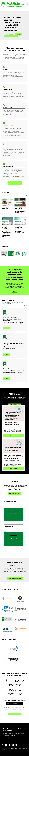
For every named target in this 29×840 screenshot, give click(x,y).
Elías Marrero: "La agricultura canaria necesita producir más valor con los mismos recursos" (20, 230)
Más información (14, 435)
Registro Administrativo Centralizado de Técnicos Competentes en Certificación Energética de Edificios (6, 232)
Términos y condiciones (16, 711)
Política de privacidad (12, 748)
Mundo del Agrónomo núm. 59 (7, 209)
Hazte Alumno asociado (11, 36)
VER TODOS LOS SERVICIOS (14, 182)
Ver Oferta (6, 327)
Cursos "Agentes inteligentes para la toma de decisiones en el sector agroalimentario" (13, 457)
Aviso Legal (4, 748)
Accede (14, 291)
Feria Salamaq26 (9, 526)
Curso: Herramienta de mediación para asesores (11, 423)
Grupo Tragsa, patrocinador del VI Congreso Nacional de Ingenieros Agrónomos (20, 211)
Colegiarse (18, 34)
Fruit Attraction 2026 (10, 501)
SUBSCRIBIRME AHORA (14, 714)
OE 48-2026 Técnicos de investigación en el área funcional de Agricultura (13, 319)
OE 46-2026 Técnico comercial (11, 369)
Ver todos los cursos (15, 404)
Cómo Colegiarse (9, 34)
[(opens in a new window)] (4, 253)
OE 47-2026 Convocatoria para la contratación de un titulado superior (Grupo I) (13, 343)
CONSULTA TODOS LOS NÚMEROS (15, 578)
